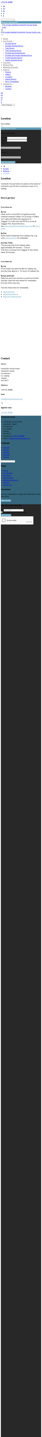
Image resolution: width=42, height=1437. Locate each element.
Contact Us (7, 84)
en (4, 8)
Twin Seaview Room (13, 50)
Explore (6, 69)
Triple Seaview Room (13, 58)
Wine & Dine (8, 65)
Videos (8, 74)
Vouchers (7, 62)
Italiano (6, 457)
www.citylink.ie (11, 238)
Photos (8, 72)
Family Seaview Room (13, 60)
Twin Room (9, 48)
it (3, 15)
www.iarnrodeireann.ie (12, 296)
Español (6, 452)
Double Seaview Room (14, 46)
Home (5, 39)
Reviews (8, 86)
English (6, 450)
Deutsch (6, 447)
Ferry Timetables (12, 81)
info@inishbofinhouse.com (11, 399)
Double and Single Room (15, 53)
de (4, 6)
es (4, 11)
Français (6, 455)
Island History (10, 79)
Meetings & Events (10, 67)
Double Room (10, 43)
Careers (8, 89)
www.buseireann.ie (10, 294)
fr (3, 13)
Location (8, 77)
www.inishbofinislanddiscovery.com (18, 226)
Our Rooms (8, 41)
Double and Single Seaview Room (18, 55)
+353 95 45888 (6, 2)
